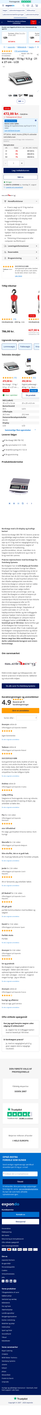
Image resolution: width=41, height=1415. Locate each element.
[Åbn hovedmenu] (3, 5)
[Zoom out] (18, 503)
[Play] (9, 503)
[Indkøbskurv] (36, 6)
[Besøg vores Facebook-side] (7, 1281)
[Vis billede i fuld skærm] (38, 91)
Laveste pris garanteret (14, 187)
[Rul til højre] (39, 22)
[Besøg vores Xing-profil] (15, 1281)
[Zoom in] (14, 503)
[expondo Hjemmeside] (4, 47)
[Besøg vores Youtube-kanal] (3, 1281)
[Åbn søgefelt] (23, 6)
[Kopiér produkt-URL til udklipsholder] (37, 54)
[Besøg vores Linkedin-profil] (11, 1281)
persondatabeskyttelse (28, 1189)
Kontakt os (20, 1214)
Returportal (20, 1221)
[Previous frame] (27, 503)
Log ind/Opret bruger (12, 131)
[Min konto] (32, 6)
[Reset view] (22, 503)
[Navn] (28, 5)
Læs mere (18, 276)
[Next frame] (31, 503)
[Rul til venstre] (2, 22)
